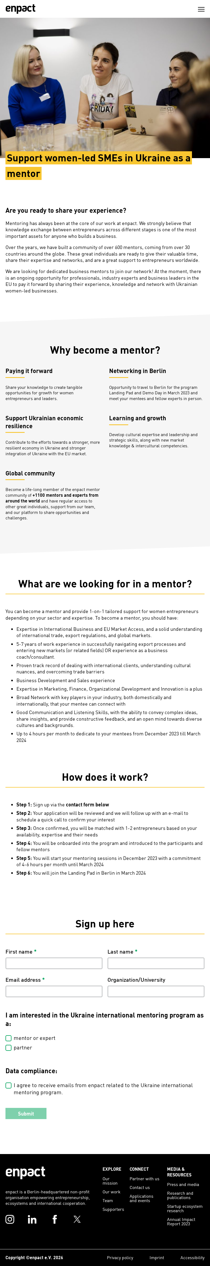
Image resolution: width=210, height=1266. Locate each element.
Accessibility (192, 1257)
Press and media (183, 1184)
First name (21, 951)
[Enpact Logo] (25, 1172)
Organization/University (136, 979)
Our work (112, 1191)
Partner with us (144, 1178)
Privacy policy (120, 1257)
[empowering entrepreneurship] (20, 9)
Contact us (140, 1187)
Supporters (113, 1209)
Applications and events (141, 1198)
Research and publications (180, 1195)
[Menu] (201, 9)
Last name (122, 951)
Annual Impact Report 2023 (181, 1221)
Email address (25, 979)
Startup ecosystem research (185, 1208)
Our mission (110, 1181)
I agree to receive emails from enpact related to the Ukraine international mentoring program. (103, 1088)
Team (108, 1200)
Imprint (157, 1257)
